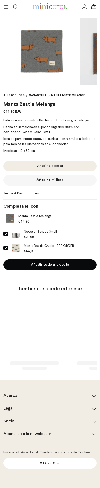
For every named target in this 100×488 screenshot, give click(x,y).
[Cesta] (94, 6)
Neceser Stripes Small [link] (40, 231)
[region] (50, 52)
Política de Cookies (76, 452)
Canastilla (38, 95)
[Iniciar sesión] (84, 7)
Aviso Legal (29, 452)
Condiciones (49, 452)
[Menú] (6, 6)
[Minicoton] (50, 6)
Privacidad (11, 452)
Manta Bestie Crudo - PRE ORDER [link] (49, 246)
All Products (14, 95)
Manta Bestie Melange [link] (35, 216)
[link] (10, 218)
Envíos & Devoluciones (21, 193)
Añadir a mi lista (50, 180)
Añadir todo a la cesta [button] (50, 264)
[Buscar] (15, 7)
